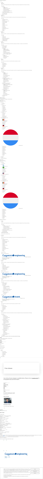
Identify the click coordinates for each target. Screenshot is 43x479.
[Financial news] (6, 386)
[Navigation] (1, 1)
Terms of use (6, 445)
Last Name (7, 418)
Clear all (4, 391)
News (3, 59)
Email (6, 419)
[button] (4, 158)
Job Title (7, 421)
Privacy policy (6, 446)
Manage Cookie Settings (12, 469)
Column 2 (6, 466)
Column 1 (6, 459)
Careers (3, 42)
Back (4, 7)
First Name (7, 416)
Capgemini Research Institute (4, 232)
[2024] (4, 388)
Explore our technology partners (5, 253)
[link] (3, 0)
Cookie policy (6, 448)
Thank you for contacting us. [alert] (3, 437)
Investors (6, 444)
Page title (1, 433)
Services (3, 32)
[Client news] (6, 385)
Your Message (7, 431)
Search (1, 337)
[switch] (0, 338)
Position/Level (9, 427)
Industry (6, 425)
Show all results (2, 348)
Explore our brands (3, 252)
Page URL (1, 434)
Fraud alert (6, 449)
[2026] (4, 387)
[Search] (0, 1)
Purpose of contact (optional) (7, 415)
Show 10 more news (6, 394)
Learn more (2, 18)
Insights (3, 3)
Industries (3, 15)
